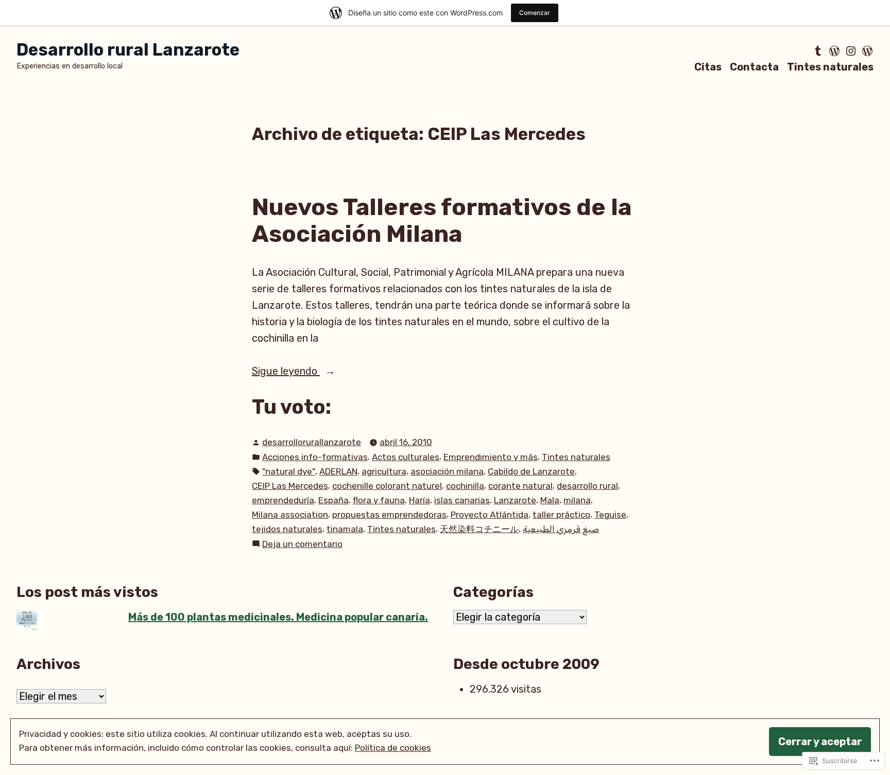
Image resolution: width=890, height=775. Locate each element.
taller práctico (561, 514)
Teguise (610, 514)
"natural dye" (288, 471)
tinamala (345, 529)
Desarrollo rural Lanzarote (127, 50)
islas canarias (462, 500)
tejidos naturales (287, 529)
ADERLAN (338, 471)
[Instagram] (851, 51)
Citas (708, 67)
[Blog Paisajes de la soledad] (866, 51)
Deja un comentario (302, 544)
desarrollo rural (587, 486)
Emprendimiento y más (490, 457)
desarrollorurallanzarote (311, 442)
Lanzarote (515, 500)
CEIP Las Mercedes (290, 486)
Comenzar (534, 12)
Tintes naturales (830, 67)
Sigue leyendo (286, 371)
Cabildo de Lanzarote (531, 471)
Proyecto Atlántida (489, 514)
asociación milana (447, 471)
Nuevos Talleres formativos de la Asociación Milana (441, 220)
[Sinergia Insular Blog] (834, 51)
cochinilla (465, 486)
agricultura (384, 471)
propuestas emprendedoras (389, 514)
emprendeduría (283, 500)
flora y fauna (379, 500)
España (333, 500)
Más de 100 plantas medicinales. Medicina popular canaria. (278, 617)
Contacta (754, 67)
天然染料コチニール (479, 529)
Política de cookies (393, 748)
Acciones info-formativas (315, 457)
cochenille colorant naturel (387, 486)
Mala (549, 500)
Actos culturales (405, 457)
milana (577, 500)
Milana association (290, 514)
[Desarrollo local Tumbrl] (819, 51)
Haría (419, 500)
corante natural (520, 486)
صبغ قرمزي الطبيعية (561, 529)
